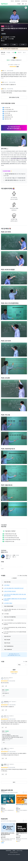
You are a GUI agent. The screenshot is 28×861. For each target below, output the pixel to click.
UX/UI (12, 26)
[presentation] (14, 21)
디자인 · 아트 (7, 26)
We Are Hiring (19, 850)
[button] (14, 14)
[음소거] (26, 8)
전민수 (3, 40)
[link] (14, 585)
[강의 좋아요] (14, 795)
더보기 (2, 78)
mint (5, 715)
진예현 (5, 748)
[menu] (26, 4)
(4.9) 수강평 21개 (5, 36)
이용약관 (14, 850)
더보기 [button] (2, 568)
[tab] (3, 52)
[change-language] (23, 4)
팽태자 (5, 764)
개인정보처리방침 (8, 850)
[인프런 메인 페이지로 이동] (4, 3)
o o (4, 677)
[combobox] (22, 664)
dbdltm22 (6, 701)
